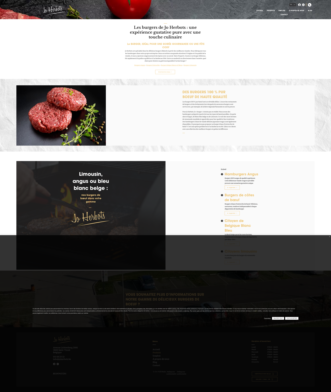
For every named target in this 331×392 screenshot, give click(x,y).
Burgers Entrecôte (153, 65)
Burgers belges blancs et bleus (171, 65)
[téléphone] (309, 5)
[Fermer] (330, 237)
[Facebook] (299, 4)
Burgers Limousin (190, 65)
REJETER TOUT (278, 318)
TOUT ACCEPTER (292, 318)
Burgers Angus (139, 65)
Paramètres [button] (267, 318)
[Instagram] (303, 4)
